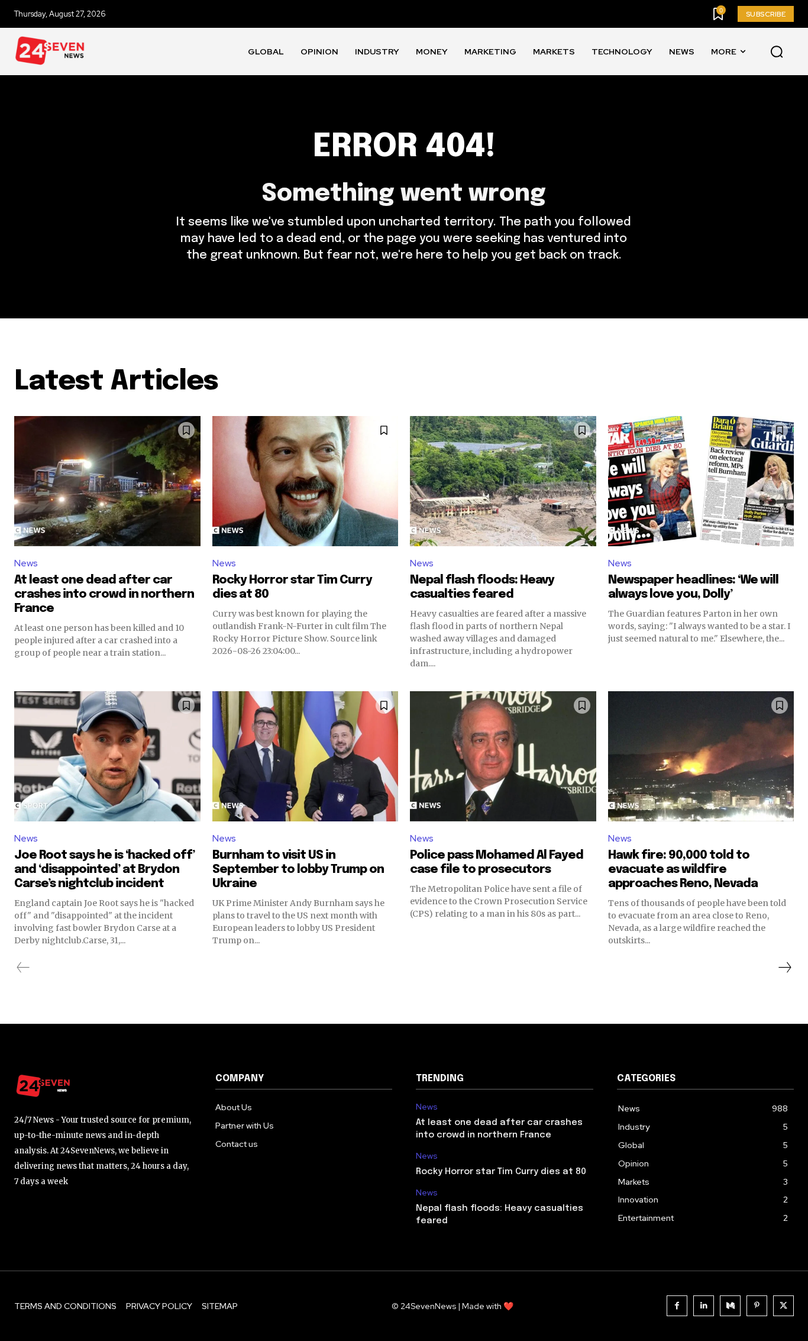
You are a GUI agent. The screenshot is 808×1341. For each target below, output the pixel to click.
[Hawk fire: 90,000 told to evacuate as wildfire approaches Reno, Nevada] (701, 756)
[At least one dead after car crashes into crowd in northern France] (107, 481)
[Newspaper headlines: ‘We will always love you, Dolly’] (701, 481)
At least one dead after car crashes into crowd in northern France (104, 594)
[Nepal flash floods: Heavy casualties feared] (503, 481)
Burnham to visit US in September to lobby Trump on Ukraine (298, 869)
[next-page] (784, 967)
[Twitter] (783, 1305)
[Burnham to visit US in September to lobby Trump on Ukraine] (305, 756)
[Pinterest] (756, 1305)
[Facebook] (677, 1305)
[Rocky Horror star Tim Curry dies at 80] (305, 481)
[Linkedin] (703, 1305)
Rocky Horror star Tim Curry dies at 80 (501, 1171)
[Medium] (730, 1305)
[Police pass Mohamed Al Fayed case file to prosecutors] (503, 756)
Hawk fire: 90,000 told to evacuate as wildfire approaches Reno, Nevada (683, 869)
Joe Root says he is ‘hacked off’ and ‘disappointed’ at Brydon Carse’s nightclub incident (104, 869)
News (26, 563)
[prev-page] (23, 967)
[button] (776, 52)
